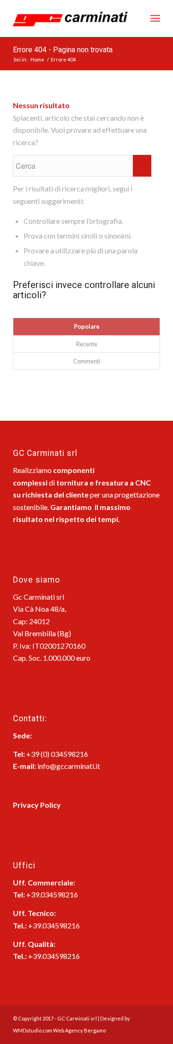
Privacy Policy (37, 804)
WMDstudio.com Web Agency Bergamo (59, 1030)
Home (37, 59)
